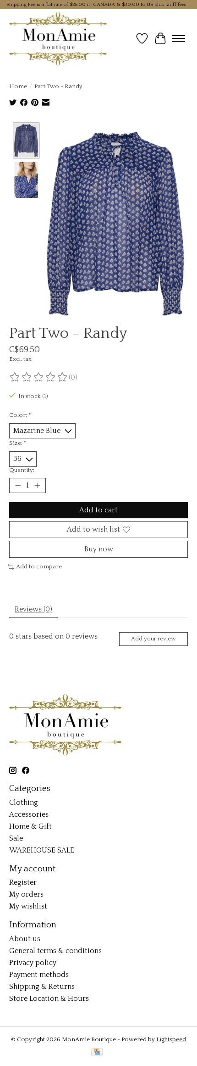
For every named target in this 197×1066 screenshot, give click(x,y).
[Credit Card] (97, 1052)
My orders (26, 894)
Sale (16, 838)
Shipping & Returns (42, 986)
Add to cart (98, 510)
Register (23, 882)
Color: (20, 415)
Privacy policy (32, 963)
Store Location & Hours (49, 998)
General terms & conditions (55, 951)
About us (24, 939)
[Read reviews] (39, 377)
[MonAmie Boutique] (58, 38)
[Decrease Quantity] (18, 485)
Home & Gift (30, 826)
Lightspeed (171, 1039)
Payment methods (39, 975)
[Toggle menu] (179, 38)
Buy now (98, 549)
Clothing (23, 802)
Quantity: (21, 470)
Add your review (153, 638)
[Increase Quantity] (37, 485)
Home (18, 86)
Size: (18, 443)
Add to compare (39, 566)
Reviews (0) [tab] (33, 609)
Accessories (29, 814)
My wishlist (28, 906)
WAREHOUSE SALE (41, 850)
